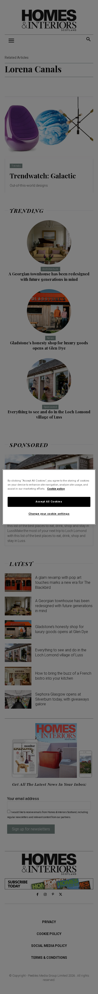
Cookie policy (56, 489)
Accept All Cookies (49, 501)
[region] (48, 497)
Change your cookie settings (49, 514)
